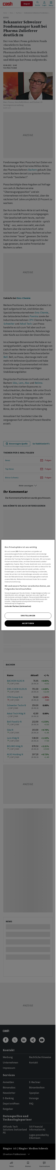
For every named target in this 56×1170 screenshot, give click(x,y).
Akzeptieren (28, 623)
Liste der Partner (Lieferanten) (18, 606)
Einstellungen (28, 616)
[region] (28, 585)
